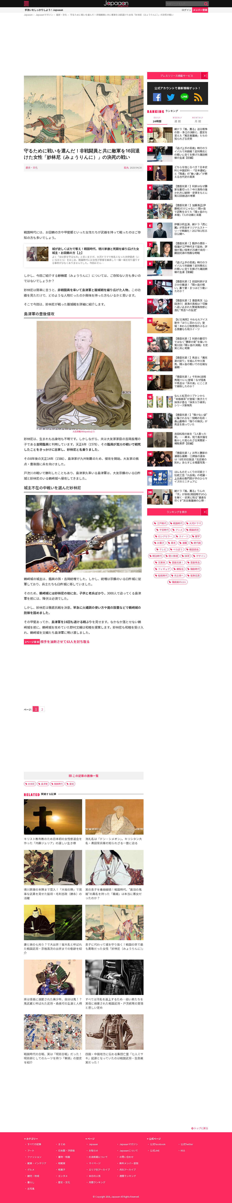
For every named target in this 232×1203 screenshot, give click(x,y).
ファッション (34, 1157)
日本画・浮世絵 (66, 1150)
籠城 (71, 783)
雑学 (197, 536)
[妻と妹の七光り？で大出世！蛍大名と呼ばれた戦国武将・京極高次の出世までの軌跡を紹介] (53, 923)
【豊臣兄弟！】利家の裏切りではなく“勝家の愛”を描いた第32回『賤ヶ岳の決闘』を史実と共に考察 (191, 343)
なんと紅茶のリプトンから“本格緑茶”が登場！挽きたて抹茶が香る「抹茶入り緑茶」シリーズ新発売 (190, 400)
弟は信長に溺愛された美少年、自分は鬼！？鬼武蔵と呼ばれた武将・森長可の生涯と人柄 (53, 1001)
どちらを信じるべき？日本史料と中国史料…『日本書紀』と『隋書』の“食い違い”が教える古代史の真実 (191, 172)
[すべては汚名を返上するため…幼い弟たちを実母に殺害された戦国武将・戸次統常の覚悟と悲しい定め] (114, 978)
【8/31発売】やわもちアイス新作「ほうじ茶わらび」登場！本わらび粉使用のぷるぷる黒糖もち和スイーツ (191, 324)
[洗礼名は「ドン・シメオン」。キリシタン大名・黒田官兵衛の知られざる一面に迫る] (114, 817)
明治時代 (157, 556)
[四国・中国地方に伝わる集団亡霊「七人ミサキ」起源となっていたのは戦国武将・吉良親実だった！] (114, 1032)
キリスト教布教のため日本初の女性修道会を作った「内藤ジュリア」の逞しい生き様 (53, 841)
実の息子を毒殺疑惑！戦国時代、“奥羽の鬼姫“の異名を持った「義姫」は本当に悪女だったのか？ (113, 893)
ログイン (186, 10)
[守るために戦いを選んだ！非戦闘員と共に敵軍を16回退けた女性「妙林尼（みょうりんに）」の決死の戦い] (84, 110)
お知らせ (93, 1150)
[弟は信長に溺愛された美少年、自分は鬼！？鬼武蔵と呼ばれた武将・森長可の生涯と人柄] (53, 978)
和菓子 (61, 1169)
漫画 (184, 543)
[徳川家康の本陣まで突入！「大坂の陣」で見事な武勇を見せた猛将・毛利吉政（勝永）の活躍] (53, 868)
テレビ (162, 549)
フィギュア (164, 569)
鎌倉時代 (195, 569)
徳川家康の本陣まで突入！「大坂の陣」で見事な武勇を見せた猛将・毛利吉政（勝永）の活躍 (53, 893)
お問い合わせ (126, 1157)
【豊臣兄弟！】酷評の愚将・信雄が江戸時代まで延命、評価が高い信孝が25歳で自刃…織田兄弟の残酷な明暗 (191, 248)
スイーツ (183, 536)
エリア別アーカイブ (99, 1169)
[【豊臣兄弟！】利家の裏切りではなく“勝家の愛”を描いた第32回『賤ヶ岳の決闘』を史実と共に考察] (160, 345)
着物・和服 (64, 1157)
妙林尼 (31, 783)
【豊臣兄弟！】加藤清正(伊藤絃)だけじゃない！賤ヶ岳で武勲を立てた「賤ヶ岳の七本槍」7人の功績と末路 (190, 210)
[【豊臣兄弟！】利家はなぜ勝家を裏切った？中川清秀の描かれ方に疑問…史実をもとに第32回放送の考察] (160, 192)
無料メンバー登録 (128, 1163)
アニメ (179, 529)
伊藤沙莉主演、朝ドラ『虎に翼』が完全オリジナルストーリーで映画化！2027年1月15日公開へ (190, 229)
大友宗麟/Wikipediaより (84, 431)
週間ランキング (127, 1176)
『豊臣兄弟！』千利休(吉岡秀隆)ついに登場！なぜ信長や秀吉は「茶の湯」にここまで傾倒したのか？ (190, 381)
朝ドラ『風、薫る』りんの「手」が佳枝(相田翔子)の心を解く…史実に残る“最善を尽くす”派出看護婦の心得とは (190, 497)
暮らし (30, 1182)
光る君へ (179, 575)
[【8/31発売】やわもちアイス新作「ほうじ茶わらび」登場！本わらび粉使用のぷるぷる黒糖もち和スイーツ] (160, 326)
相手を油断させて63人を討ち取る (57, 641)
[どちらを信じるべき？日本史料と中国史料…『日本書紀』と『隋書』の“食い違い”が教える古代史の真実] (160, 173)
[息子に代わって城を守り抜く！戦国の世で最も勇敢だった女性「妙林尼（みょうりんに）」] (114, 923)
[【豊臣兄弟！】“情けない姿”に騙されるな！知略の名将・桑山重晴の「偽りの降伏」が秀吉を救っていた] (160, 421)
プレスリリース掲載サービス (176, 75)
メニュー (26, 3)
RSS (198, 97)
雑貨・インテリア (36, 1163)
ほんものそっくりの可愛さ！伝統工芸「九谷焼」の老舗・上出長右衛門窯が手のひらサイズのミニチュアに (190, 476)
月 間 (198, 119)
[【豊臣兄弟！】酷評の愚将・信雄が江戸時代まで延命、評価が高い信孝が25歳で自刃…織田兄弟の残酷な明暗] (160, 250)
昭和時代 (162, 575)
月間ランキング (97, 1182)
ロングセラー (165, 536)
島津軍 (44, 783)
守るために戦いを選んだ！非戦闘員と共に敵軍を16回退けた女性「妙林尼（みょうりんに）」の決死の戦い (121, 14)
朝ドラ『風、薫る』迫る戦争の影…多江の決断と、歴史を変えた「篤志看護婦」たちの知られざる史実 (190, 134)
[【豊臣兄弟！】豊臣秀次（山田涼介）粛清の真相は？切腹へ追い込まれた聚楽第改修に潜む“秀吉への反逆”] (160, 307)
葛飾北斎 (195, 575)
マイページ (95, 1163)
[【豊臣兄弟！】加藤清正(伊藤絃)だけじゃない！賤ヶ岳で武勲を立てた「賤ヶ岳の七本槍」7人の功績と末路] (160, 212)
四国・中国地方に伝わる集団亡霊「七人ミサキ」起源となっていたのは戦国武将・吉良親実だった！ (114, 1058)
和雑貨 (61, 1163)
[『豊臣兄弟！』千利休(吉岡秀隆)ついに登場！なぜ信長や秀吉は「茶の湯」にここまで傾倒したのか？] (160, 383)
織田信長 (194, 549)
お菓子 (160, 543)
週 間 (177, 119)
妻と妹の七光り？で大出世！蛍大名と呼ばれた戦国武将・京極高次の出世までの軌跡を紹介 (53, 948)
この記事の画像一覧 (85, 776)
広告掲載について (98, 1157)
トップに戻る (200, 1128)
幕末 (173, 543)
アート (30, 1150)
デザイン (201, 556)
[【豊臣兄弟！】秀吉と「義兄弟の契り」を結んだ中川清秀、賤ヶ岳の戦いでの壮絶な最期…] (160, 364)
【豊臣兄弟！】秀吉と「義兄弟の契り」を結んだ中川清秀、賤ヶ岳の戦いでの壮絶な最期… (190, 362)
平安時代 (164, 529)
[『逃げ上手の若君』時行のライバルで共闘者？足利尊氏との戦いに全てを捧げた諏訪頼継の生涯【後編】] (160, 269)
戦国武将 (194, 529)
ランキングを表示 (177, 512)
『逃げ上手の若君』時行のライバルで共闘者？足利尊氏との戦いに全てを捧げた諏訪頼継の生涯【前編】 (190, 153)
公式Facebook (157, 97)
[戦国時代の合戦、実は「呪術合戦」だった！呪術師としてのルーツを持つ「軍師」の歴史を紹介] (53, 1032)
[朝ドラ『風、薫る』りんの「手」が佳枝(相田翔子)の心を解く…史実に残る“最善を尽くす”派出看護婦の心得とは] (160, 497)
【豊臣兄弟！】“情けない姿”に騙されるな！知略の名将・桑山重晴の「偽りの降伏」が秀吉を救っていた (190, 419)
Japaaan (116, 4)
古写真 (30, 1188)
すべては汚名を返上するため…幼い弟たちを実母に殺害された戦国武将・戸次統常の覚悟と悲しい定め (114, 1003)
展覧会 (180, 569)
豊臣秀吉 (195, 562)
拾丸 (126, 167)
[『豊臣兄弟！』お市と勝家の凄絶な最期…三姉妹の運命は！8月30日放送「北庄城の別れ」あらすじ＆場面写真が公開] (160, 459)
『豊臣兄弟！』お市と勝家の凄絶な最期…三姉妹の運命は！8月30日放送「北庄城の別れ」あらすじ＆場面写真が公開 (190, 459)
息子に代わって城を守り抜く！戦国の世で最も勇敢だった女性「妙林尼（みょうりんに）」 (115, 946)
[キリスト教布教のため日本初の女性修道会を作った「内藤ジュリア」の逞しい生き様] (53, 817)
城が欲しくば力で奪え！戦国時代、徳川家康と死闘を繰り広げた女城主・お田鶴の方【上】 (95, 251)
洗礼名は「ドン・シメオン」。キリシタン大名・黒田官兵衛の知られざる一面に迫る (113, 841)
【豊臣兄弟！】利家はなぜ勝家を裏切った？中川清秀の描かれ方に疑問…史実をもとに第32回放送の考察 (191, 191)
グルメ (30, 1169)
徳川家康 (173, 556)
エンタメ (63, 1176)
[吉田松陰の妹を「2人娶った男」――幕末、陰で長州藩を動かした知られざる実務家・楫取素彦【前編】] (160, 440)
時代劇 (197, 543)
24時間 (157, 119)
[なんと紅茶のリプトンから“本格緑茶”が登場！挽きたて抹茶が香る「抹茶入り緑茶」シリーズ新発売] (160, 402)
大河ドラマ (195, 523)
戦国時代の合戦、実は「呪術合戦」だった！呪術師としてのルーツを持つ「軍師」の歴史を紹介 (53, 1058)
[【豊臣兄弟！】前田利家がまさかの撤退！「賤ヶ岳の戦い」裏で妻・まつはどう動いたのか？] (160, 288)
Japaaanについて (128, 1150)
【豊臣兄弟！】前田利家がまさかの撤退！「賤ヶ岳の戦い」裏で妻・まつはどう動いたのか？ (190, 286)
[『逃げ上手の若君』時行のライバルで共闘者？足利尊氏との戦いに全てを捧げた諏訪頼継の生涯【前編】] (160, 154)
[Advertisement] (84, 46)
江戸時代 (161, 523)
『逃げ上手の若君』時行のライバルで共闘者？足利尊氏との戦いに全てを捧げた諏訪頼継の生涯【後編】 (190, 267)
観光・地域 (33, 1176)
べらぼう (178, 549)
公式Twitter (170, 97)
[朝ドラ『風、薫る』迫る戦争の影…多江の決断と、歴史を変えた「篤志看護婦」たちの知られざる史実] (160, 135)
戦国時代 (58, 783)
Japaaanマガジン (44, 14)
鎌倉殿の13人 (179, 582)
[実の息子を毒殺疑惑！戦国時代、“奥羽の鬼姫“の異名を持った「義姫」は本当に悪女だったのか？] (114, 868)
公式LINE (184, 97)
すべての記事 (34, 1144)
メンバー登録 (200, 10)
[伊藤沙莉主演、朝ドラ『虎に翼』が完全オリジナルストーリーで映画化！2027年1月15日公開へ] (160, 231)
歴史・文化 (61, 14)
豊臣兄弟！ (178, 562)
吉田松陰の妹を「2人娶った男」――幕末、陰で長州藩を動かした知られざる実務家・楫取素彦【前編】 (191, 438)
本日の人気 (95, 1176)
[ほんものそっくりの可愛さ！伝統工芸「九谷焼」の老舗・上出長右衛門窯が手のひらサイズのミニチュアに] (160, 478)
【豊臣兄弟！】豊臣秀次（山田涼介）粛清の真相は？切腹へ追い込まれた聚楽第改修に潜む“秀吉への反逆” (190, 305)
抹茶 (187, 556)
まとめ (61, 1144)
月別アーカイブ (127, 1169)
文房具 (161, 562)
